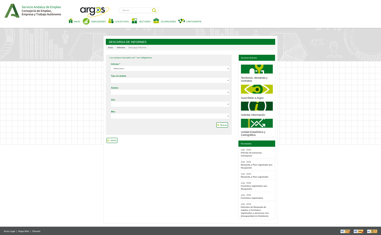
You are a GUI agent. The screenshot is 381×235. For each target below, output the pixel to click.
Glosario (36, 231)
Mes (113, 111)
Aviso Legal (9, 231)
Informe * (115, 64)
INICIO (78, 21)
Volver (113, 140)
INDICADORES (98, 21)
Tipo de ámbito (118, 76)
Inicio (110, 47)
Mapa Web (23, 231)
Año (113, 100)
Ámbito (114, 88)
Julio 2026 (251, 153)
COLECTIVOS (123, 21)
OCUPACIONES (168, 21)
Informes (121, 47)
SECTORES (144, 21)
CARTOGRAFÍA (193, 21)
